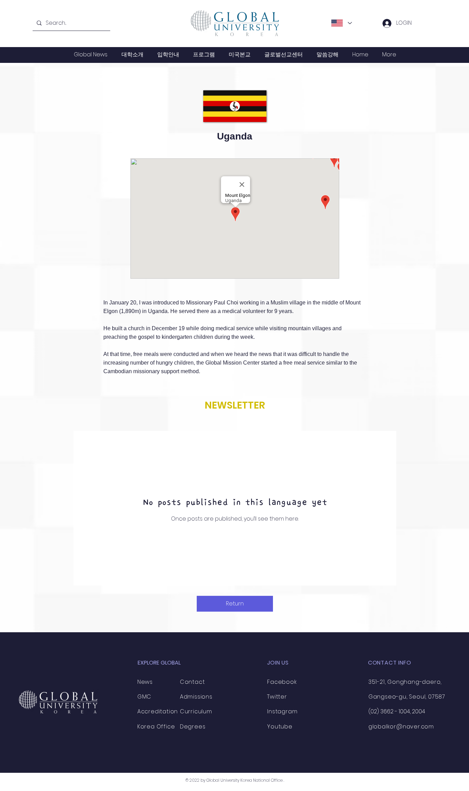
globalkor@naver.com (401, 727)
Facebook (282, 682)
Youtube (280, 727)
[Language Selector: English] (341, 23)
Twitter (277, 697)
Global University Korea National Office (244, 780)
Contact (192, 682)
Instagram (282, 711)
